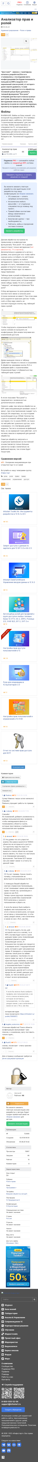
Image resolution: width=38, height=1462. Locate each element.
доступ (26, 479)
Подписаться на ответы (11, 777)
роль (5, 476)
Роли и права (11, 1181)
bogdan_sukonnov (13, 1024)
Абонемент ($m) (12, 1243)
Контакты (6, 1379)
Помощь (5, 1374)
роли (11, 476)
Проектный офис (12, 1338)
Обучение (9, 1330)
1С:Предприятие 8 (13, 1200)
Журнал (8, 1305)
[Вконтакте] (9, 1445)
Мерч (7, 1359)
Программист (11, 1188)
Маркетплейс (11, 1334)
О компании (7, 1363)
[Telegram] (4, 1445)
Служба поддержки (13, 1385)
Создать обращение (13, 1410)
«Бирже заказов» (26, 194)
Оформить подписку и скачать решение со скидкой (19, 176)
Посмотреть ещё (18, 767)
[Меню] (3, 3)
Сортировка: (13, 786)
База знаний (10, 1309)
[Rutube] (9, 1451)
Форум (8, 1354)
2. (2, 811)
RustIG (11, 985)
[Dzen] (19, 1445)
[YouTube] (4, 1451)
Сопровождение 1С (14, 1322)
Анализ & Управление (15, 1317)
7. (5, 985)
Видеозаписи (11, 1346)
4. (4, 871)
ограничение (6, 479)
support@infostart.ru (11, 1404)
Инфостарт (5, 473)
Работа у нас (7, 1377)
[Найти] (34, 1299)
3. (3, 836)
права (23, 476)
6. (2, 1024)
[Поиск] (8, 3)
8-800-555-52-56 (10, 1401)
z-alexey (9, 811)
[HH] (14, 1445)
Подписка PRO (8, 1369)
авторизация (18, 1058)
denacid (9, 836)
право (17, 476)
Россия (9, 1218)
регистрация (7, 1058)
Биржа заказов (11, 1350)
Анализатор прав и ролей (17, 21)
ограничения (17, 479)
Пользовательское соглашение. (14, 1425)
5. (5, 927)
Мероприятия (11, 1342)
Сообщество (7, 1366)
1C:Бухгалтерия (12, 1206)
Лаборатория (11, 1313)
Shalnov (8, 795)
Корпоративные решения (16, 1326)
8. (3, 1042)
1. (2, 795)
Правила (5, 1371)
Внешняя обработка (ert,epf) (16, 1194)
